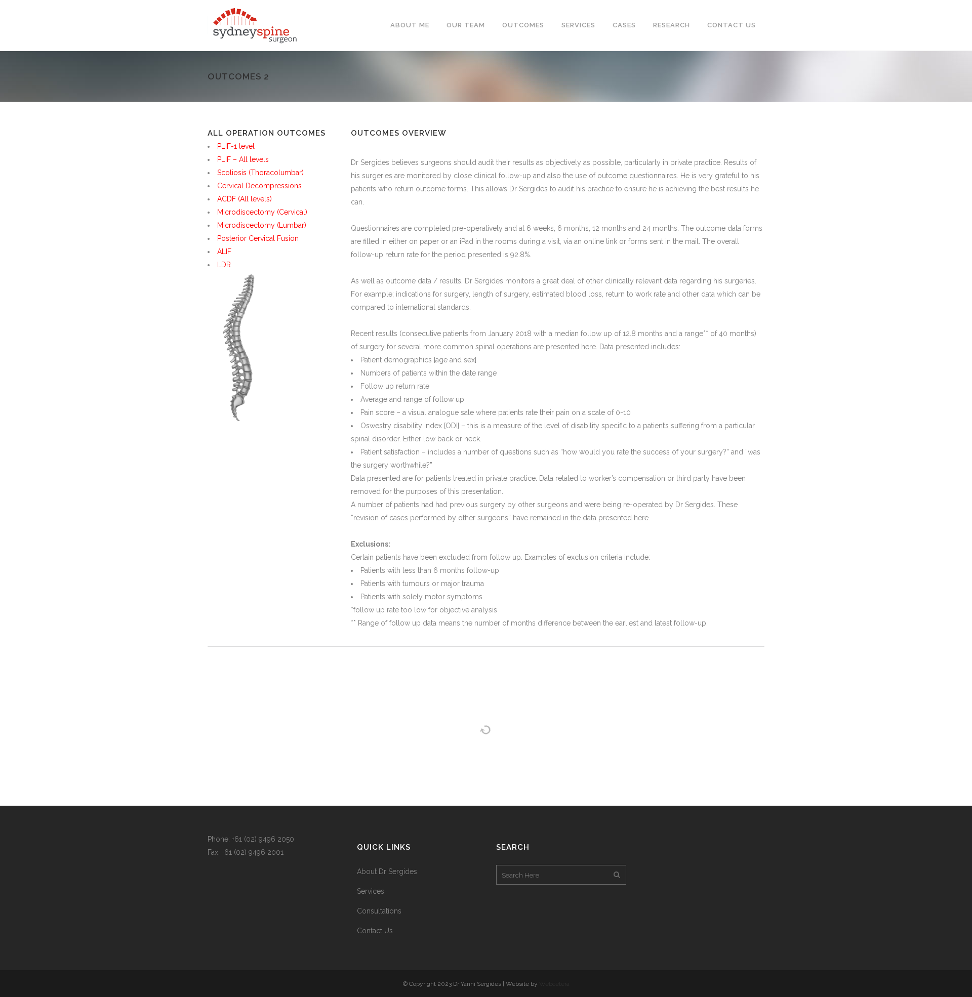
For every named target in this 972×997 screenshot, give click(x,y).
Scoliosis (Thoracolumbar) (260, 173)
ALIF (224, 251)
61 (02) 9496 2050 (264, 839)
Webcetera (554, 983)
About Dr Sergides (387, 871)
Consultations (379, 911)
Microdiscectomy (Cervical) (262, 212)
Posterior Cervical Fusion (258, 238)
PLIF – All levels (243, 159)
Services (370, 891)
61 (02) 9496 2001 (254, 852)
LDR (224, 265)
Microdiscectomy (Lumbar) (261, 225)
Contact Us (375, 931)
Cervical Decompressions (259, 186)
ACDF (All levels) (244, 199)
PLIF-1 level (236, 146)
